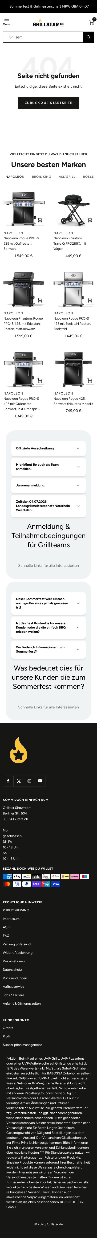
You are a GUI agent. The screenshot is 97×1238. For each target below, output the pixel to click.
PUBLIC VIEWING (16, 910)
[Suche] (88, 37)
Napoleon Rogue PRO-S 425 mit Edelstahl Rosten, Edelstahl (72, 324)
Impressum (11, 919)
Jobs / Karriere (13, 995)
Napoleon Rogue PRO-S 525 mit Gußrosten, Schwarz (21, 243)
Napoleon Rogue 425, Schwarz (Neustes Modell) (73, 401)
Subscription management (22, 1045)
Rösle (88, 176)
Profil (6, 1036)
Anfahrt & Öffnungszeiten (22, 1004)
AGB (6, 927)
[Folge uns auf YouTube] (40, 781)
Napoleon (15, 176)
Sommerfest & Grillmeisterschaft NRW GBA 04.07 (49, 6)
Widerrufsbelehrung (17, 953)
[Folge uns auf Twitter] (18, 781)
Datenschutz (12, 970)
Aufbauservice (13, 987)
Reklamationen (14, 961)
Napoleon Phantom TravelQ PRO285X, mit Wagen (69, 243)
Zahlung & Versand (17, 944)
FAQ (6, 936)
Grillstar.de (55, 1224)
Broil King (41, 176)
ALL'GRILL (67, 176)
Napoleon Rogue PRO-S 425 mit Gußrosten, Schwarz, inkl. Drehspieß (22, 404)
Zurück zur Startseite (49, 103)
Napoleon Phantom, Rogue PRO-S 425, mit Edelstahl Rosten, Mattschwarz (23, 324)
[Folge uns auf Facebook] (8, 781)
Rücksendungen (15, 978)
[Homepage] (19, 737)
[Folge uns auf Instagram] (29, 781)
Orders (8, 1028)
